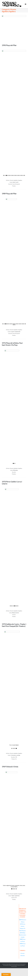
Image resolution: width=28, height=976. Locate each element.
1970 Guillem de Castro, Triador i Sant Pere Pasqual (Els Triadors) (14, 625)
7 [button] (12, 175)
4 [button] (8, 175)
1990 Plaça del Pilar (9, 45)
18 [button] (14, 324)
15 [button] (24, 175)
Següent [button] (25, 689)
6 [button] (10, 323)
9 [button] (15, 175)
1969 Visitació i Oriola (10, 767)
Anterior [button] (3, 112)
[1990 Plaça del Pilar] (14, 28)
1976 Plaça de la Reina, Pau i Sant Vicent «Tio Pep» (12, 344)
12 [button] (19, 323)
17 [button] (13, 324)
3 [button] (6, 175)
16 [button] (25, 323)
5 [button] (9, 175)
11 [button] (18, 175)
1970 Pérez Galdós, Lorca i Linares (22, 935)
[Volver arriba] (24, 972)
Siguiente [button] (25, 112)
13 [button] (21, 175)
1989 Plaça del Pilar (9, 194)
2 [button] (5, 175)
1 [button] (3, 175)
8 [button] (13, 323)
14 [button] (22, 323)
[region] (14, 114)
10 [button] (16, 323)
